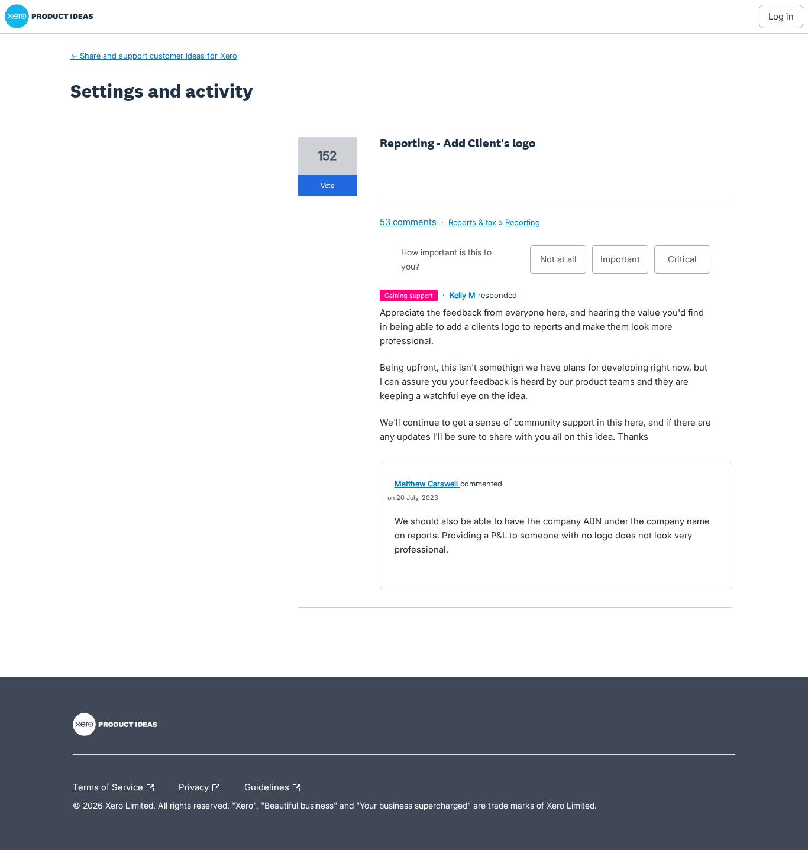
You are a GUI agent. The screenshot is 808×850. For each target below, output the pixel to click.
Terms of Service (109, 785)
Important (624, 264)
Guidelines (268, 785)
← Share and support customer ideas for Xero (153, 55)
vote (327, 185)
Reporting (522, 222)
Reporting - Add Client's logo (457, 143)
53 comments (408, 222)
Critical (689, 264)
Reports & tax (472, 222)
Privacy (195, 785)
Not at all (563, 264)
